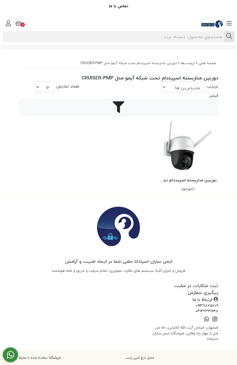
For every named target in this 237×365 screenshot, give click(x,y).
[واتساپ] (206, 319)
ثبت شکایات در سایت (196, 286)
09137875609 (207, 306)
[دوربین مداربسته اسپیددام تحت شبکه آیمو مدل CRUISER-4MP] (118, 227)
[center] (229, 36)
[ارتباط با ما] (10, 354)
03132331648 (206, 311)
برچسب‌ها (188, 63)
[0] (18, 23)
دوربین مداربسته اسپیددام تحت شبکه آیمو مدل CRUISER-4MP (128, 63)
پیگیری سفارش (203, 292)
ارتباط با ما (203, 299)
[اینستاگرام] (215, 319)
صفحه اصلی (207, 63)
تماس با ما (118, 6)
